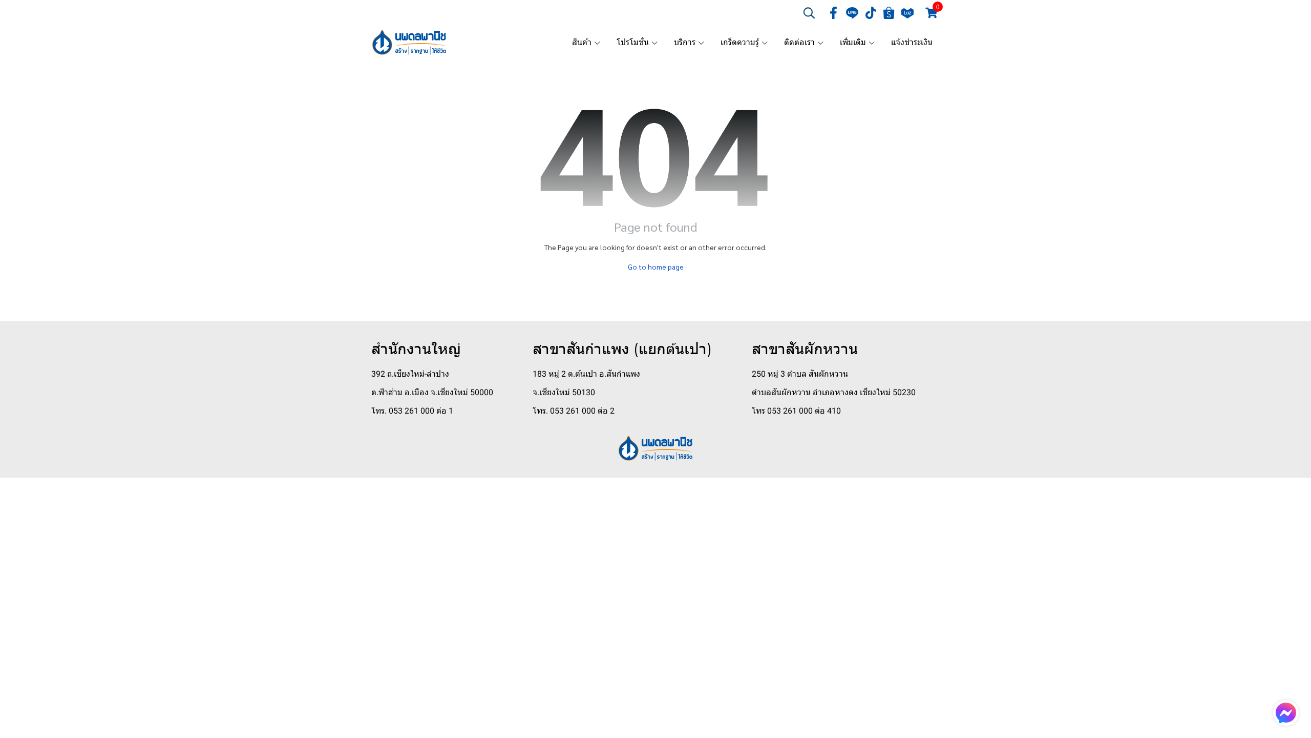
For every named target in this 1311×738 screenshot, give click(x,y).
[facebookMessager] (1286, 713)
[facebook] (834, 13)
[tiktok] (870, 13)
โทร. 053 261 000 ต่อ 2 (574, 411)
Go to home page (656, 266)
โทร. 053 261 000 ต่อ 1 (412, 411)
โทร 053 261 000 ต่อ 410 (796, 411)
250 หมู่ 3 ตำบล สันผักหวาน (800, 374)
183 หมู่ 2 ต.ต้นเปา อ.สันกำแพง (586, 374)
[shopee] (889, 13)
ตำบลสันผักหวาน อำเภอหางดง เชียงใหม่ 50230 (834, 392)
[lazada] (907, 13)
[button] (809, 13)
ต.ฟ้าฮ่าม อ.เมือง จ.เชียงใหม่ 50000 (432, 392)
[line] (852, 13)
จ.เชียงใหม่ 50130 (564, 392)
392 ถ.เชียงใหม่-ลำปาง (410, 374)
